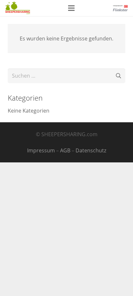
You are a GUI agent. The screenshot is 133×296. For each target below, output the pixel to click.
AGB (65, 150)
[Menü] (71, 8)
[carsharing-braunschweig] (17, 8)
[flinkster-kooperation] (120, 8)
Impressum (41, 150)
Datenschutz (91, 150)
